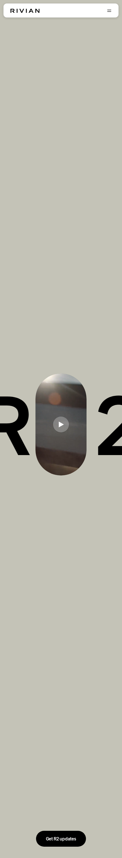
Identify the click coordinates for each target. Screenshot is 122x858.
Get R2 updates (61, 839)
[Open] (109, 10)
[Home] (25, 10)
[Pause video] (61, 424)
